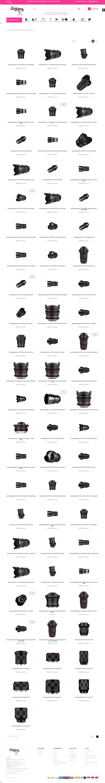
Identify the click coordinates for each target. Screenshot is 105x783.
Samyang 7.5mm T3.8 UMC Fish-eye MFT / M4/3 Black (21, 439)
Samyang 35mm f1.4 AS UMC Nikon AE (21, 151)
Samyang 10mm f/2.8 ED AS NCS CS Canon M (52, 467)
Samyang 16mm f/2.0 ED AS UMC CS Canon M (83, 381)
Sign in (11, 3)
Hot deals (40, 751)
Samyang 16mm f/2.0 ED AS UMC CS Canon (84, 295)
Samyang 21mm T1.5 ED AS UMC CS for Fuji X (21, 611)
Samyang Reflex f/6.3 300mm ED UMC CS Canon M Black (21, 468)
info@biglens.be (94, 1)
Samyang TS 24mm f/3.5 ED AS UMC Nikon (52, 553)
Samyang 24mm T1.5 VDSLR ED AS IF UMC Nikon (21, 409)
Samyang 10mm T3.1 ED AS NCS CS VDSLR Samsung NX (52, 123)
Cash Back (87, 764)
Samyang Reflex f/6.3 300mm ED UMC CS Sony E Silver (21, 123)
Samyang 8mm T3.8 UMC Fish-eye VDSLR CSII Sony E (84, 409)
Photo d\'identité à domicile (91, 762)
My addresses (72, 755)
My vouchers (72, 760)
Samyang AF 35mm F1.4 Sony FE (84, 668)
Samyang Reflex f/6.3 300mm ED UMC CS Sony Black (52, 295)
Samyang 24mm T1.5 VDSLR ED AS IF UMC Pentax (84, 438)
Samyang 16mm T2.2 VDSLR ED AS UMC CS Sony (21, 180)
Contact (55, 764)
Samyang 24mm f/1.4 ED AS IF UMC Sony (84, 266)
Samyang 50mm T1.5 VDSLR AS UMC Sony (21, 323)
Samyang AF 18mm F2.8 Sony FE (21, 668)
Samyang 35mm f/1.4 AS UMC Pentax (84, 237)
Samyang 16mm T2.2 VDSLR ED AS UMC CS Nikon (21, 582)
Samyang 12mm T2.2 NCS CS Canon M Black (84, 151)
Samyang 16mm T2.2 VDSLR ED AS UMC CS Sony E (52, 208)
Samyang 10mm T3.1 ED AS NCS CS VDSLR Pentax (52, 93)
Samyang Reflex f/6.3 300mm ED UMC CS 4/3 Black (21, 266)
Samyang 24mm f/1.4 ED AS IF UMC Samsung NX (83, 352)
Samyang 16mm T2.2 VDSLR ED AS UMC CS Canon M (21, 553)
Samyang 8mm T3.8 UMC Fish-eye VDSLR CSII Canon (52, 323)
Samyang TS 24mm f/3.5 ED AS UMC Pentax (84, 64)
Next (102, 23)
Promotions (40, 753)
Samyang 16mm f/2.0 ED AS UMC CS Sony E (52, 352)
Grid (93, 41)
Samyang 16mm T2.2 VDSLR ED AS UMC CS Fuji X (84, 122)
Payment (56, 757)
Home (7, 30)
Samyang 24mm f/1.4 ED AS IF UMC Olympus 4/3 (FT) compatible (52, 640)
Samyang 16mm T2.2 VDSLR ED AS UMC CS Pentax (52, 64)
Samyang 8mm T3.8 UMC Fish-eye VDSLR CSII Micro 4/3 (52, 381)
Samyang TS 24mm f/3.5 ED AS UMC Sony (52, 582)
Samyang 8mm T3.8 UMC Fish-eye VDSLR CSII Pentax (21, 381)
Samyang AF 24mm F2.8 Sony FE (52, 668)
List (96, 41)
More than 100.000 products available (56, 14)
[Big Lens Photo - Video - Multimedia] (15, 10)
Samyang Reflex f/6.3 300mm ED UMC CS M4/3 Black (83, 553)
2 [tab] (52, 23)
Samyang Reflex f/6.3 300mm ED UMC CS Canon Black (84, 180)
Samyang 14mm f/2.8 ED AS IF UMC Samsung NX (21, 208)
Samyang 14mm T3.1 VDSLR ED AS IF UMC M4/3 (52, 266)
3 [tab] (54, 23)
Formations (87, 751)
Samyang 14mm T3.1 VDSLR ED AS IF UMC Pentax (52, 237)
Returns (55, 755)
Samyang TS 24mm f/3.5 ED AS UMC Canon (21, 524)
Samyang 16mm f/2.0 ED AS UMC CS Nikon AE (84, 323)
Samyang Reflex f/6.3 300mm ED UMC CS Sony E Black (52, 525)
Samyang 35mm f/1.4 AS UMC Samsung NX (21, 295)
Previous (3, 23)
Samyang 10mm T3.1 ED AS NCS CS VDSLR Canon (52, 496)
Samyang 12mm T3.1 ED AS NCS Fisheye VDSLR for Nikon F (52, 611)
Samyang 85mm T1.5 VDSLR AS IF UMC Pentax (52, 409)
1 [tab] (50, 23)
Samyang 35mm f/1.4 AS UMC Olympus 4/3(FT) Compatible (84, 209)
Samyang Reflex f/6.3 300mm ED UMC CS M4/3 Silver (52, 151)
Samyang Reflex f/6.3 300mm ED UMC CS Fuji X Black (21, 496)
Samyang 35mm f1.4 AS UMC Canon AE (84, 93)
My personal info (73, 757)
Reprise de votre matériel (91, 757)
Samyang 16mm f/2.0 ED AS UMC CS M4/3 (52, 438)
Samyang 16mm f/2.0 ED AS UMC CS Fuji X (83, 467)
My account (72, 748)
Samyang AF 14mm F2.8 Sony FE (84, 639)
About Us (56, 751)
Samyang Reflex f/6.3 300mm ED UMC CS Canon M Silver (84, 583)
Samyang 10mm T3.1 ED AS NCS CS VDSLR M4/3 (21, 64)
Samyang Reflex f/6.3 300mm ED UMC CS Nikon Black (21, 237)
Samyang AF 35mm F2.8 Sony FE (21, 697)
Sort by (74, 41)
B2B (86, 760)
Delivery (55, 753)
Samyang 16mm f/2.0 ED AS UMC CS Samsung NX (84, 496)
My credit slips (72, 753)
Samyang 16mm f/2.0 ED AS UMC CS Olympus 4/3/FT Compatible (21, 640)
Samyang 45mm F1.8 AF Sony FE (52, 697)
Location (87, 753)
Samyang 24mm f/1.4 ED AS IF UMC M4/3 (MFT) (84, 611)
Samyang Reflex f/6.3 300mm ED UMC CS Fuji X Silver (21, 93)
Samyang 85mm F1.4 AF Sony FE (21, 726)
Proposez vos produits (90, 755)
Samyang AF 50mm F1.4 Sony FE (84, 697)
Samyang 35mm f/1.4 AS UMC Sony (52, 180)
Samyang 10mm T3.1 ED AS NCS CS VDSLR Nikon (84, 524)
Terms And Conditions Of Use (60, 762)
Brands (39, 755)
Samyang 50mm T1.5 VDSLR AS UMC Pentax (21, 352)
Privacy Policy (57, 760)
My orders (71, 751)
